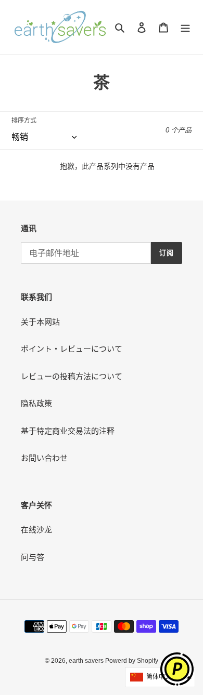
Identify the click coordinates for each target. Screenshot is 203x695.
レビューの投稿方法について (71, 376)
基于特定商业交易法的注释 (68, 430)
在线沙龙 (36, 529)
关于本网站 (40, 321)
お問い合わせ (44, 457)
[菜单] (185, 27)
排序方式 (23, 120)
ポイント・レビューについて (71, 348)
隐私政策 (36, 403)
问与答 (32, 557)
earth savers (87, 660)
